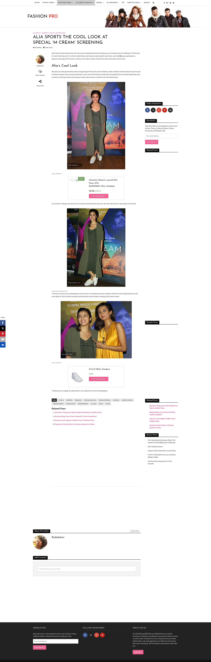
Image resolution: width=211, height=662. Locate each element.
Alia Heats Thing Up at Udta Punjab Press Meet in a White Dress (78, 412)
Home (37, 3)
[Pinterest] (164, 110)
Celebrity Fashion (84, 3)
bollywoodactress (90, 400)
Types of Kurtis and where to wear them (162, 451)
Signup (147, 3)
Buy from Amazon (98, 196)
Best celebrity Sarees (155, 447)
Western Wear (64, 3)
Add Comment (40, 75)
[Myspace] (170, 110)
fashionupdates (83, 404)
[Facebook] (147, 110)
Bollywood (78, 400)
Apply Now (138, 652)
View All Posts (135, 531)
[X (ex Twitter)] (153, 110)
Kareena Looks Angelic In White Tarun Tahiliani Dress (74, 420)
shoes (78, 282)
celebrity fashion (127, 400)
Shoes (101, 404)
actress (61, 400)
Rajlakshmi (40, 66)
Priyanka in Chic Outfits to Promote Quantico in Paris (74, 424)
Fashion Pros (133, 3)
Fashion (42, 16)
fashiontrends (70, 404)
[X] (2, 328)
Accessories (112, 3)
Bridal (99, 3)
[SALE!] (77, 180)
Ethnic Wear (48, 3)
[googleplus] (158, 110)
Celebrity (116, 400)
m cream (93, 404)
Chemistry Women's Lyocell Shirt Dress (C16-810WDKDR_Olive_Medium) (103, 183)
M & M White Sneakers (99, 369)
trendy (108, 404)
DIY (123, 3)
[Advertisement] (96, 455)
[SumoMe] (2, 345)
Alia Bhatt (36, 33)
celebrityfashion (58, 404)
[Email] (2, 339)
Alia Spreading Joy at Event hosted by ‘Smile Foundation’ (75, 416)
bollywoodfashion (105, 400)
